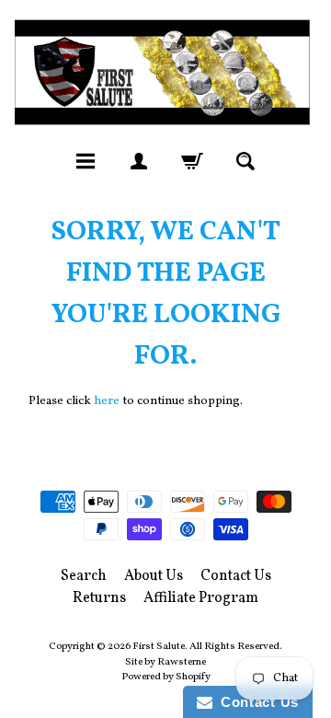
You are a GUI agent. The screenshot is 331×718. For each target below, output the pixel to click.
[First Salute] (165, 72)
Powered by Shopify (166, 676)
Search (84, 576)
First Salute (158, 646)
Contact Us (235, 576)
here (107, 401)
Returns (99, 598)
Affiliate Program (200, 598)
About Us (153, 576)
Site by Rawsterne (165, 661)
